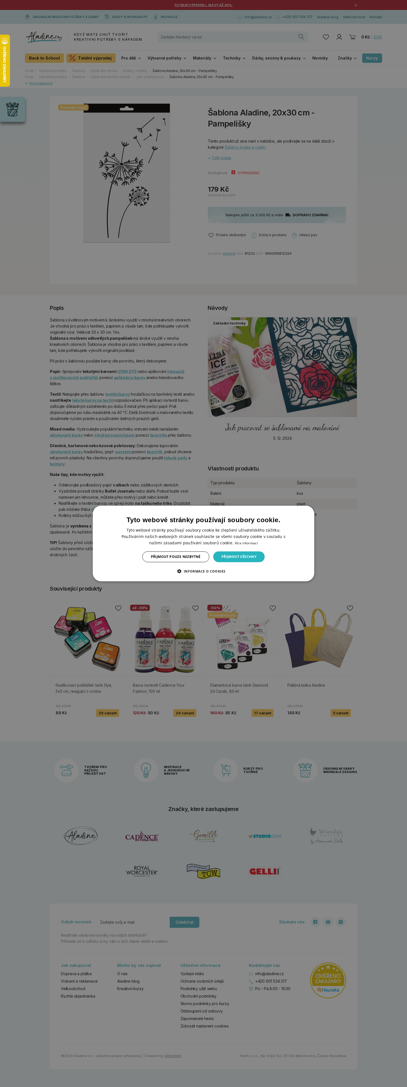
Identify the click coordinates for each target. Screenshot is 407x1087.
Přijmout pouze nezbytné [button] (176, 556)
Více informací (246, 543)
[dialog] (203, 543)
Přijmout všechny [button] (238, 556)
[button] (203, 571)
